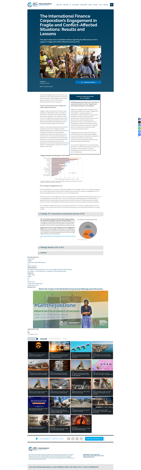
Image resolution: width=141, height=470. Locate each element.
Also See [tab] (43, 339)
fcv (28, 264)
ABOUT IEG (59, 4)
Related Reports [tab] (55, 339)
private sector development (35, 283)
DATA (100, 4)
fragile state (31, 259)
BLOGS (90, 4)
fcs (28, 278)
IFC (28, 280)
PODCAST (95, 4)
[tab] (70, 214)
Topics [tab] (65, 339)
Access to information (90, 467)
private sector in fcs (33, 285)
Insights (105, 4)
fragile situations (32, 266)
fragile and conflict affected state (36, 262)
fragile (29, 276)
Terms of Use (68, 467)
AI (70, 4)
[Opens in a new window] (70, 327)
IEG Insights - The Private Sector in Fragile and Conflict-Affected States (47, 271)
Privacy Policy (77, 467)
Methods (66, 4)
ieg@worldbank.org (88, 457)
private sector (31, 282)
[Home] (40, 4)
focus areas (75, 4)
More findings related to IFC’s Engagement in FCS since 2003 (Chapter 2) (58, 236)
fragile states (31, 275)
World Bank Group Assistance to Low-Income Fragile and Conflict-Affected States (50, 269)
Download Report (89, 82)
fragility (30, 260)
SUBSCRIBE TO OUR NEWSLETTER (94, 438)
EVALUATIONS (83, 4)
